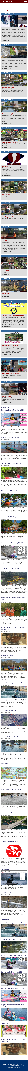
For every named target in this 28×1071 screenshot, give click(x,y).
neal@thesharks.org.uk (14, 1067)
